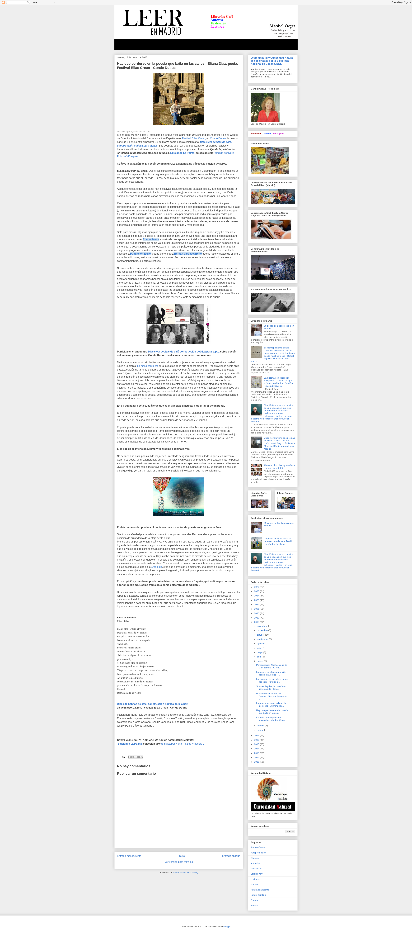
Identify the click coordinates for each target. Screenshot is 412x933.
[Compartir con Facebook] (138, 757)
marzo (260, 661)
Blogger (226, 926)
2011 (257, 762)
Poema (254, 900)
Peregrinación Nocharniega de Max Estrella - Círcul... (271, 666)
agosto (260, 643)
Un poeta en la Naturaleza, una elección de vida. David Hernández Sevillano (278, 541)
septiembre (263, 639)
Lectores (255, 879)
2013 (257, 753)
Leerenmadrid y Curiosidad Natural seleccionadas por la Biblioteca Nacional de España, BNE (272, 60)
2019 (257, 617)
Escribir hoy (256, 873)
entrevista (256, 863)
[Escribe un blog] (132, 757)
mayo (260, 652)
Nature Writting (258, 895)
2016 (257, 740)
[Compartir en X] (135, 757)
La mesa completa (148, 366)
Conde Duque (218, 138)
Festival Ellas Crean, (194, 138)
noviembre (262, 630)
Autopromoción (258, 852)
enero (260, 730)
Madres (254, 884)
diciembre (262, 626)
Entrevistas (256, 868)
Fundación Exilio (140, 253)
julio (259, 648)
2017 (257, 735)
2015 (257, 744)
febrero (261, 725)
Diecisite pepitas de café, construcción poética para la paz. (152, 704)
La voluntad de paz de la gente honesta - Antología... (272, 680)
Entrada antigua (231, 856)
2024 (257, 595)
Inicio (182, 856)
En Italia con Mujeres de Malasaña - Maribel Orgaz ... (272, 718)
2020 (257, 613)
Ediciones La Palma (182, 153)
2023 (257, 600)
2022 (257, 604)
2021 (257, 609)
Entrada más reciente (129, 856)
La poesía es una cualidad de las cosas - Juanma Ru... (271, 704)
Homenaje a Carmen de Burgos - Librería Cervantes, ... (272, 696)
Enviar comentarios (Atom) (185, 872)
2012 (257, 757)
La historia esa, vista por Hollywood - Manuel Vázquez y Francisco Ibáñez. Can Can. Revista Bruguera (279, 381)
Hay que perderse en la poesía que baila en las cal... (272, 711)
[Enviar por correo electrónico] (129, 757)
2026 (257, 587)
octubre (261, 634)
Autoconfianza (258, 847)
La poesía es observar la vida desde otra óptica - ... (271, 673)
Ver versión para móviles (179, 862)
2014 (257, 748)
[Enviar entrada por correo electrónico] (123, 757)
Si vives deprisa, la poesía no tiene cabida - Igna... (271, 687)
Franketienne (151, 239)
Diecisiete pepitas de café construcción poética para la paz (184, 351)
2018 (257, 622)
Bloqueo (255, 858)
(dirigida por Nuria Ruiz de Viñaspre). (182, 743)
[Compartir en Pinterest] (141, 757)
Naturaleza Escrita (260, 889)
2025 (257, 591)
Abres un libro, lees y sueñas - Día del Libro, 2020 (279, 466)
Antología (156, 567)
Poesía (254, 905)
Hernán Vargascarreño (188, 253)
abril (259, 656)
